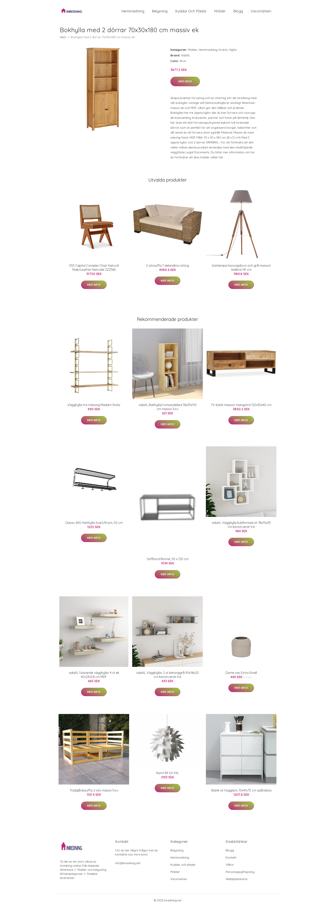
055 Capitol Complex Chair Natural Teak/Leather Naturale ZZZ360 (94, 268)
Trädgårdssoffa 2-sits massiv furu (94, 790)
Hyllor (233, 50)
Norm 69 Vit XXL (167, 773)
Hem (63, 37)
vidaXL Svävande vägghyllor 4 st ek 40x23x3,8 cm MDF (94, 675)
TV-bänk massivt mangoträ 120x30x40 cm (241, 405)
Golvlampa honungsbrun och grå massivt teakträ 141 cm (241, 268)
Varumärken (261, 11)
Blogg (238, 11)
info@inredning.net (127, 863)
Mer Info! (185, 81)
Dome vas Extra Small (241, 673)
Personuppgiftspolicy (240, 872)
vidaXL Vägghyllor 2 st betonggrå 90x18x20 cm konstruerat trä (167, 675)
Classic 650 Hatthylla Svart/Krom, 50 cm (94, 523)
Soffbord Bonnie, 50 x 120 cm (167, 559)
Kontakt (231, 857)
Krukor (223, 50)
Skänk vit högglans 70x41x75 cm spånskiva (241, 790)
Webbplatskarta (236, 879)
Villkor (230, 864)
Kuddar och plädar (190, 11)
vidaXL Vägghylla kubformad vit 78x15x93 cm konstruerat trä (241, 525)
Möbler (220, 11)
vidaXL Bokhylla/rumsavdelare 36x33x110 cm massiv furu (168, 407)
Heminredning (132, 11)
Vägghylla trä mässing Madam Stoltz (93, 405)
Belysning (160, 11)
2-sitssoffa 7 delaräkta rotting (167, 265)
